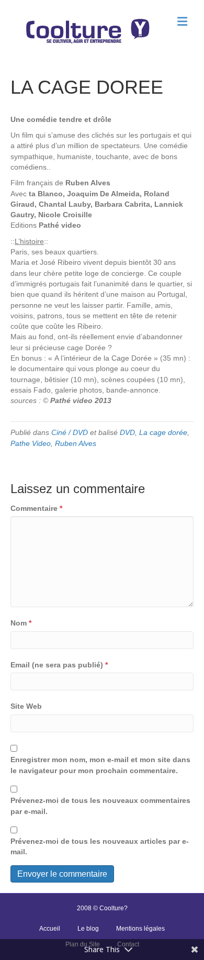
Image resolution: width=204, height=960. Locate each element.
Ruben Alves (75, 443)
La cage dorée (163, 432)
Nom (20, 623)
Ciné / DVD (69, 432)
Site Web (26, 706)
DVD (127, 432)
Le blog (88, 928)
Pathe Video (30, 443)
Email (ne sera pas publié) (59, 665)
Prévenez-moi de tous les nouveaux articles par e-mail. (99, 846)
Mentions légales (140, 928)
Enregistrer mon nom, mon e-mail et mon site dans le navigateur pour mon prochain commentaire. (100, 764)
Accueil (49, 928)
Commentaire (36, 508)
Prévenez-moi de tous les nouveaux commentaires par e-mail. (100, 805)
